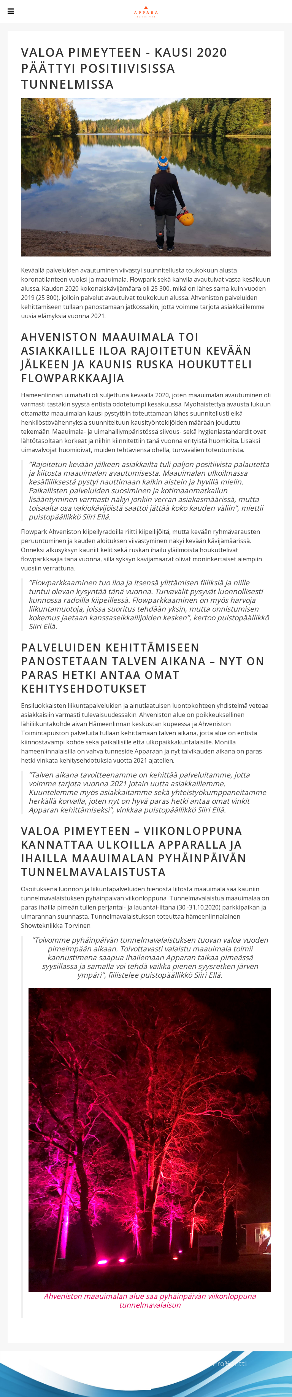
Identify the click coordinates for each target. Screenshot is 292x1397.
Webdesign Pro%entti (210, 1363)
